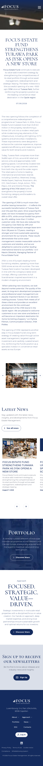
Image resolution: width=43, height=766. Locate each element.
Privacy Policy (6, 747)
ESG (15, 727)
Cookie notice (28, 747)
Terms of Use (17, 747)
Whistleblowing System (20, 751)
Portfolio (15, 722)
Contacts (27, 727)
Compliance (6, 751)
